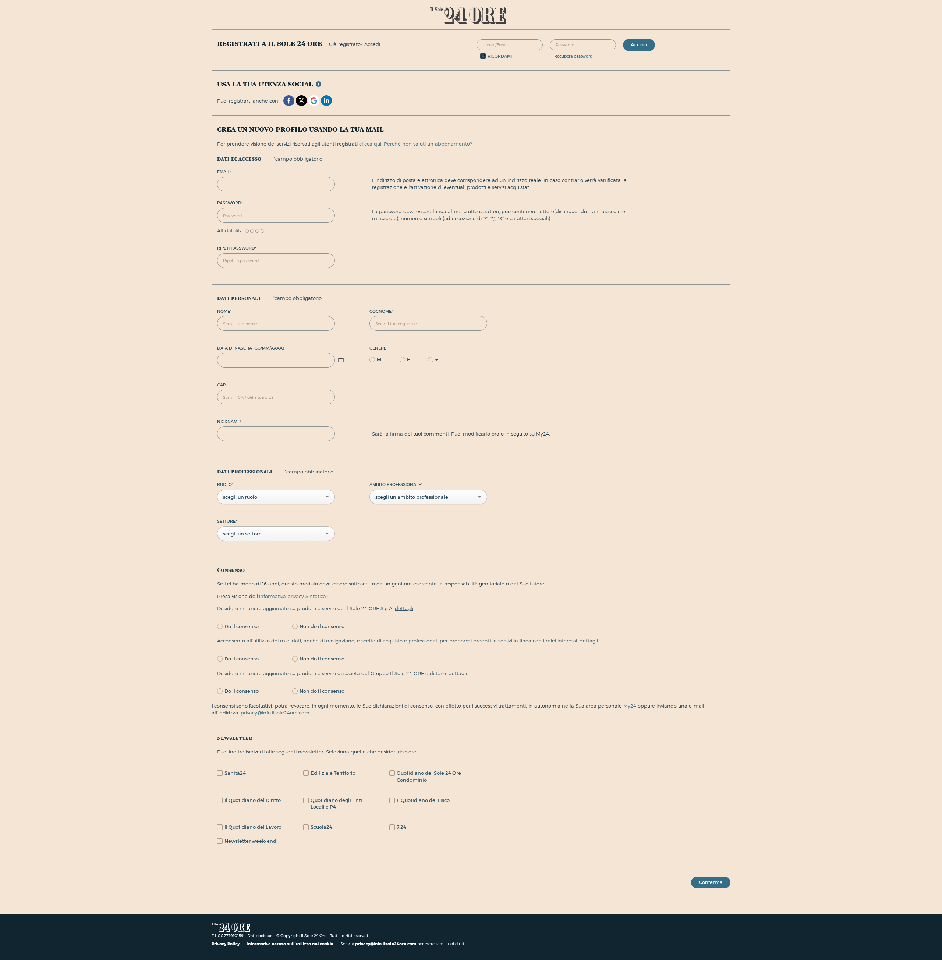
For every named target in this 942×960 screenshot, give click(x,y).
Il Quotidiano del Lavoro (252, 827)
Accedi (639, 45)
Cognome (381, 311)
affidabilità (230, 230)
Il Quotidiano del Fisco (423, 800)
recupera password (573, 56)
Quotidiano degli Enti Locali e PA (336, 803)
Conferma (711, 882)
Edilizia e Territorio (333, 773)
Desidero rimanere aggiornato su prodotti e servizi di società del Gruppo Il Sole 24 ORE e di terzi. (342, 673)
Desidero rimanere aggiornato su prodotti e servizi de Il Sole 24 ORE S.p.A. (315, 608)
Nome (224, 311)
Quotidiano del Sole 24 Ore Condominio (429, 776)
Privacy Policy (226, 943)
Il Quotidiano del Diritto (252, 800)
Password (230, 202)
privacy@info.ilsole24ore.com (275, 713)
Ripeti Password (236, 248)
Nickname (229, 421)
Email (224, 171)
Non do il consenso (322, 626)
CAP (221, 384)
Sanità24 (235, 773)
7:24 (401, 827)
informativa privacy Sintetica (293, 596)
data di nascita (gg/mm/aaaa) (250, 348)
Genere (377, 348)
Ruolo (225, 484)
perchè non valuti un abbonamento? (428, 144)
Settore (227, 521)
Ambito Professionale (395, 484)
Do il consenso (241, 626)
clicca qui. (370, 144)
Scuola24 (321, 827)
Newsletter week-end (250, 841)
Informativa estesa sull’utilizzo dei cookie (290, 943)
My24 (630, 706)
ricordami (500, 56)
